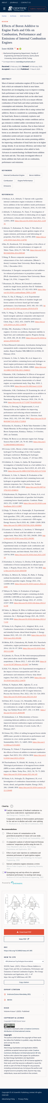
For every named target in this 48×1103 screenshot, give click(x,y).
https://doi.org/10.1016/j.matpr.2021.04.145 (20, 774)
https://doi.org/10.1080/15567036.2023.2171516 (27, 471)
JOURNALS (14, 2)
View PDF (22, 939)
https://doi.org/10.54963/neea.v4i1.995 (18, 951)
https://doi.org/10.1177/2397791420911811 (24, 402)
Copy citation (24, 982)
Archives (13, 16)
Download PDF (25, 932)
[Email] (17, 49)
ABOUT (4, 2)
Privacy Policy (23, 1099)
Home (4, 16)
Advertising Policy (8, 1099)
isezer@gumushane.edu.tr (25, 62)
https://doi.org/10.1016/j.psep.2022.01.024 (20, 697)
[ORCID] (20, 49)
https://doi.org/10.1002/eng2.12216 (28, 386)
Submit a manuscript (37, 9)
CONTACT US (26, 2)
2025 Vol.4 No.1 (25, 16)
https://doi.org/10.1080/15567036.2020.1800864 (22, 525)
